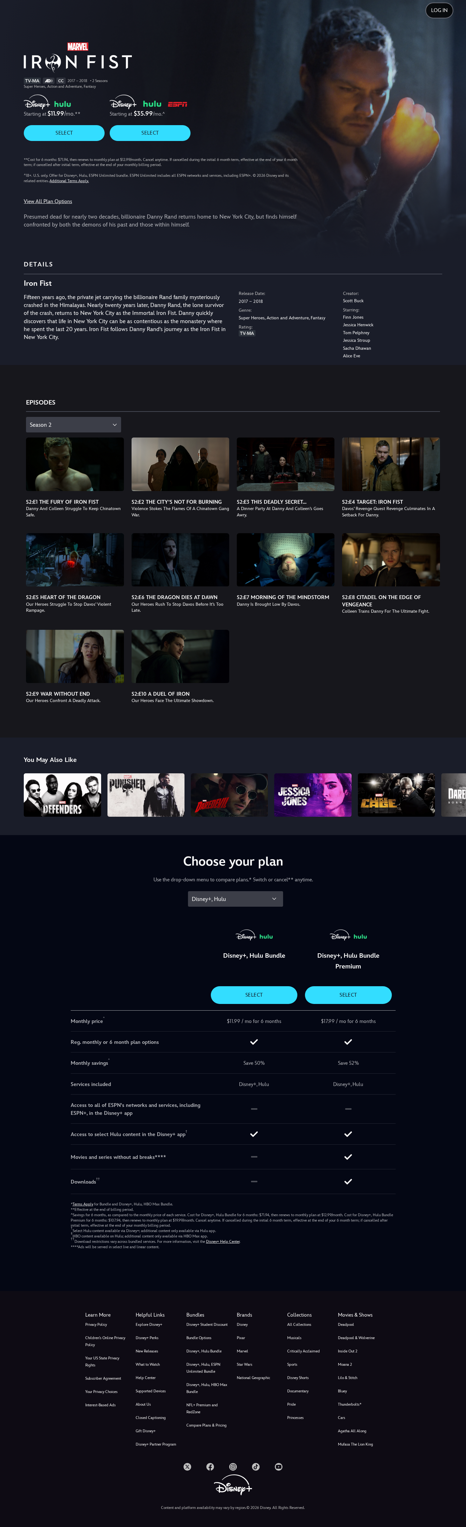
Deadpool (346, 1324)
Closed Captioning (151, 1417)
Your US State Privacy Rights (102, 1361)
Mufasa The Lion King (355, 1444)
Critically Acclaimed (303, 1351)
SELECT (64, 133)
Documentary (297, 1391)
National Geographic (253, 1378)
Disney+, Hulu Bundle (204, 1351)
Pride (291, 1404)
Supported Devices (151, 1391)
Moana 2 (345, 1364)
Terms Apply (83, 1204)
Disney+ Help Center (223, 1241)
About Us (143, 1404)
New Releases (147, 1351)
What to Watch (148, 1364)
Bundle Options (198, 1338)
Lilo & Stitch (347, 1378)
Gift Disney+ (146, 1431)
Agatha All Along (352, 1431)
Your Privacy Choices (101, 1392)
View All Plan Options (48, 201)
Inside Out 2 (347, 1351)
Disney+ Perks (147, 1338)
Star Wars (244, 1364)
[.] (187, 1467)
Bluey (342, 1391)
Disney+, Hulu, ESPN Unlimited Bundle (203, 1368)
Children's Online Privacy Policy (105, 1341)
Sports (292, 1364)
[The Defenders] (62, 795)
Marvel (242, 1351)
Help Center (146, 1378)
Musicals (294, 1338)
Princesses (295, 1417)
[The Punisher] (145, 795)
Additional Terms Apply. (69, 181)
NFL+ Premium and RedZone (202, 1408)
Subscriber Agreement (103, 1378)
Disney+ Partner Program (156, 1444)
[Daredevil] (229, 795)
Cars (341, 1417)
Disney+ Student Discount (207, 1324)
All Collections (299, 1324)
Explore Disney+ (149, 1324)
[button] (157, 1315)
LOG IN (439, 10)
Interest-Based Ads (100, 1405)
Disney (242, 1324)
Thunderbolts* (349, 1404)
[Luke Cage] (396, 795)
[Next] (454, 794)
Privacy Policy (96, 1324)
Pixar (241, 1338)
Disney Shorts (298, 1378)
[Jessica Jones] (312, 795)
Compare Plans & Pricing (206, 1425)
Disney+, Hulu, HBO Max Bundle (206, 1388)
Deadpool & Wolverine (356, 1338)
